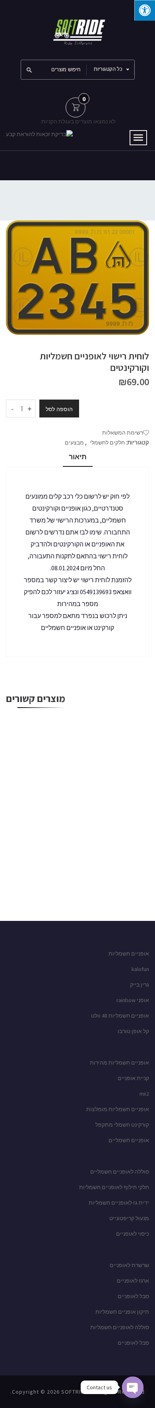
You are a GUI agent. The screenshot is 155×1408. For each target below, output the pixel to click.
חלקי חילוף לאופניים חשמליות (114, 1187)
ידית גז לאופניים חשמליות (119, 1202)
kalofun (140, 969)
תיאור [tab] (78, 456)
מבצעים (74, 442)
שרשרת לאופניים (129, 1265)
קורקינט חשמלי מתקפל (122, 1124)
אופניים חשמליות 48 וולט (120, 1015)
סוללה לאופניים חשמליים (119, 1171)
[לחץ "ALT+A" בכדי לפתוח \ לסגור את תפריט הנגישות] (144, 10)
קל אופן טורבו (133, 1031)
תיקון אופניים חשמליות (122, 1311)
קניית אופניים (133, 1078)
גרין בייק (139, 984)
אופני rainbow (132, 1000)
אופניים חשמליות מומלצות (117, 1109)
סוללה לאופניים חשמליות (119, 1327)
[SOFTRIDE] (77, 29)
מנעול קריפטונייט (129, 1218)
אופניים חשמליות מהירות (119, 1062)
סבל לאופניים (133, 1296)
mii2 (144, 1093)
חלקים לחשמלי (107, 442)
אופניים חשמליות (128, 953)
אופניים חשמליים (128, 1140)
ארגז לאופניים (133, 1280)
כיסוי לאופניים (132, 1233)
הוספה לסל (59, 409)
